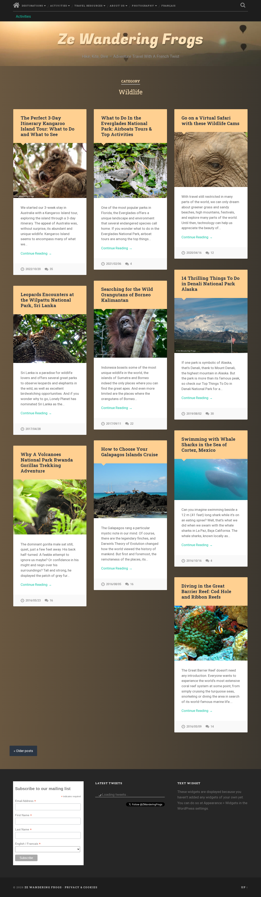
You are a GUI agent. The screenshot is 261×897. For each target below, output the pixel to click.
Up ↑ (244, 887)
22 (131, 423)
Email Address (25, 801)
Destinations (32, 5)
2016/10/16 (193, 561)
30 (212, 414)
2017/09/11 (113, 423)
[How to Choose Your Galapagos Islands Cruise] (130, 490)
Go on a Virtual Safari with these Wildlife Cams (210, 120)
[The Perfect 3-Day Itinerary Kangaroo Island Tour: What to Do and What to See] (49, 170)
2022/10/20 (33, 269)
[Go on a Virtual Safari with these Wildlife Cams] (211, 159)
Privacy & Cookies (81, 887)
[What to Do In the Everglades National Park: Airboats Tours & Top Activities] (130, 170)
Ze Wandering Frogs (130, 39)
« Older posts (23, 751)
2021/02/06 (113, 264)
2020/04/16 (193, 253)
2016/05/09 (193, 726)
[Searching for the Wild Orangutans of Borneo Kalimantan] (130, 333)
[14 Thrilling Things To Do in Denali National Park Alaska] (211, 325)
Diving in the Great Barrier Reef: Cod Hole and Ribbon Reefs (206, 591)
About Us (117, 5)
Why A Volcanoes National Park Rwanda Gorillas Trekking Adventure (47, 462)
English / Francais (28, 844)
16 (131, 584)
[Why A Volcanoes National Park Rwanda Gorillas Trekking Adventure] (49, 506)
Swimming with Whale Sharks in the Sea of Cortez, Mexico (208, 444)
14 (212, 726)
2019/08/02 (193, 414)
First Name (23, 815)
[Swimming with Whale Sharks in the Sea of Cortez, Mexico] (211, 479)
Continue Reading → (36, 253)
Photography (143, 5)
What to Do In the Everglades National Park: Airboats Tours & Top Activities (126, 126)
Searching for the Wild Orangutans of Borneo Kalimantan (127, 294)
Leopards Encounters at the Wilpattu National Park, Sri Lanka (47, 299)
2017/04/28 (33, 429)
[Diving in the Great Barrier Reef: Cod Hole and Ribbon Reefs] (211, 633)
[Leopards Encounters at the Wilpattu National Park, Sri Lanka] (49, 338)
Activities (58, 5)
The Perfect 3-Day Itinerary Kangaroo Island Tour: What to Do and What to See (47, 126)
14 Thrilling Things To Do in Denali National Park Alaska (210, 283)
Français (168, 5)
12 (212, 253)
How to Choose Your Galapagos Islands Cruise (129, 451)
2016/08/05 (113, 584)
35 (51, 269)
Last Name (23, 829)
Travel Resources (88, 5)
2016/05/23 (33, 600)
